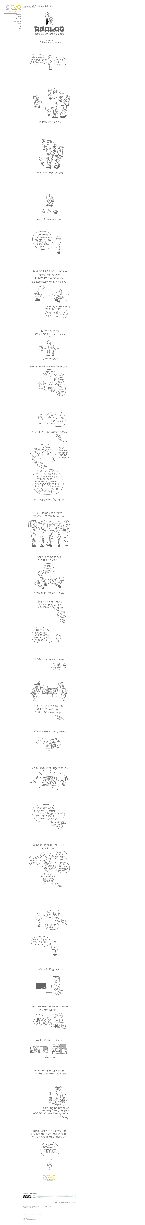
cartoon (26, 1206)
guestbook (16, 11)
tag (12, 11)
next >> (40, 1214)
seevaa (35, 1219)
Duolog (26, 7)
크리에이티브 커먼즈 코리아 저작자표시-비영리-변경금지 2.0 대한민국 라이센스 (55, 1196)
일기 (51, 1206)
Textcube (28, 1219)
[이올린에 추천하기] (69, 1202)
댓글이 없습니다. (33, 1207)
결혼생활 (43, 1206)
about (10, 11)
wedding (36, 1206)
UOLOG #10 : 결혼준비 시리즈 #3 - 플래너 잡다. (38, 6)
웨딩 (46, 1206)
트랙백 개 (25, 1207)
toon (33, 1206)
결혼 (39, 1206)
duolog (30, 1206)
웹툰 (49, 1206)
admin (20, 11)
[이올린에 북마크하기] (58, 1202)
